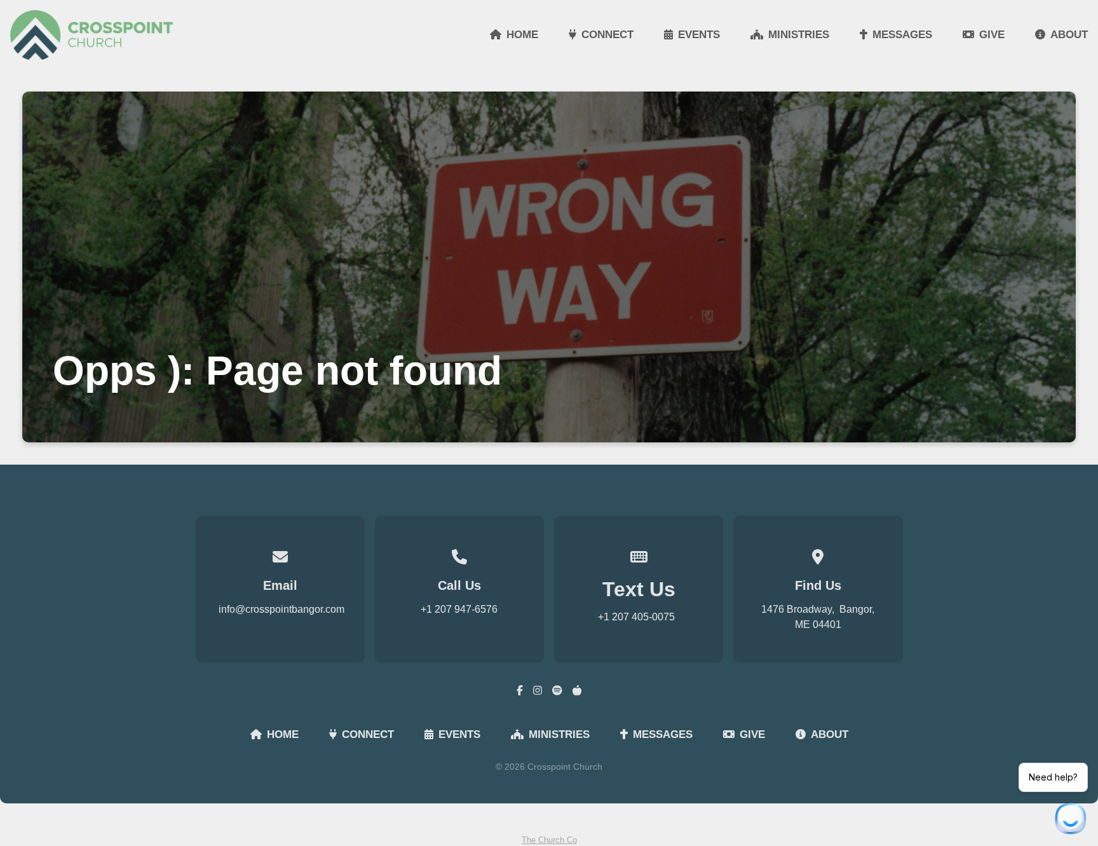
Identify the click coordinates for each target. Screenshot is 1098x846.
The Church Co (549, 840)
